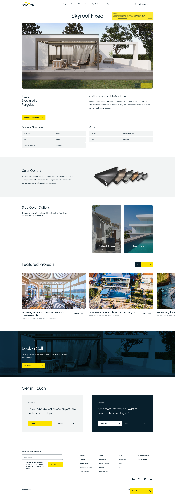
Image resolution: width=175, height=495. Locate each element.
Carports (73, 4)
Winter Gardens (83, 4)
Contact (101, 467)
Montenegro (52, 318)
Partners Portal (142, 459)
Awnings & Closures (95, 4)
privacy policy (35, 466)
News (120, 463)
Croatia (117, 315)
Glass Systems (108, 4)
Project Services (104, 463)
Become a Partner (143, 455)
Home (74, 11)
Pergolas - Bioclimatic (39, 318)
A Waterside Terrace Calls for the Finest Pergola (112, 312)
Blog (120, 467)
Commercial (25, 318)
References (102, 459)
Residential (92, 315)
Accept (150, 18)
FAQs (120, 455)
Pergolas (66, 4)
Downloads (122, 459)
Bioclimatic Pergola (95, 11)
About (101, 455)
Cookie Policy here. (122, 18)
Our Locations (103, 471)
